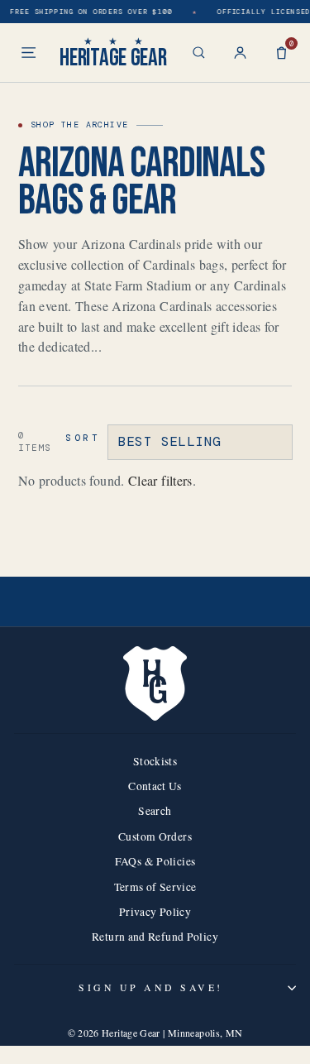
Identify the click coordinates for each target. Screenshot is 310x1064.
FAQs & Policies (155, 861)
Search (154, 810)
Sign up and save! (151, 987)
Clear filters (160, 480)
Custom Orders (155, 836)
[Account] (240, 52)
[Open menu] (28, 52)
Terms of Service (155, 886)
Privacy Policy (155, 911)
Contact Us (155, 786)
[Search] (198, 52)
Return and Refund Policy (155, 936)
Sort (82, 437)
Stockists (155, 761)
